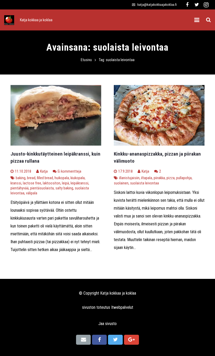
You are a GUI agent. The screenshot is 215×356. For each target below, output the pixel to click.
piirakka (159, 178)
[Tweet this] (115, 340)
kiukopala (78, 178)
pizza (170, 178)
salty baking (64, 188)
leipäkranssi (79, 183)
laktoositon (51, 183)
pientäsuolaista (42, 188)
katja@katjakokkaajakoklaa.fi (157, 5)
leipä (65, 183)
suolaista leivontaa (144, 183)
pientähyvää (19, 188)
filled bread (45, 178)
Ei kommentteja (69, 171)
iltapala (146, 178)
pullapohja (184, 178)
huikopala (62, 178)
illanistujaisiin (129, 178)
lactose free (32, 183)
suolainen (121, 183)
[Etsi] (208, 20)
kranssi (15, 183)
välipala (31, 193)
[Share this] (99, 340)
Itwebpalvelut (122, 307)
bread (31, 178)
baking (20, 178)
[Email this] (83, 340)
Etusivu (86, 60)
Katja (44, 171)
